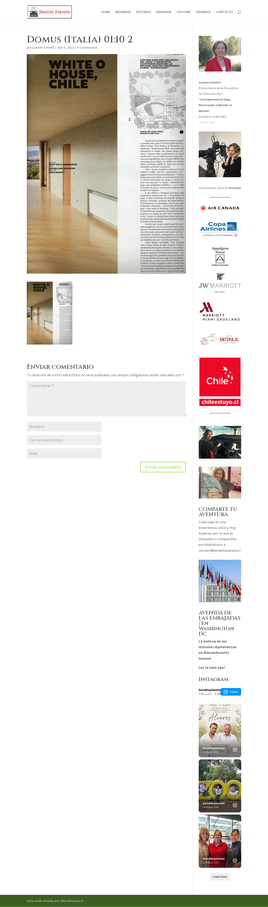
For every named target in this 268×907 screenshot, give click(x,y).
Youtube (234, 188)
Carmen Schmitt (43, 47)
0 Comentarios (87, 47)
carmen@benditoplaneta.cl (219, 550)
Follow (233, 692)
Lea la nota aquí (212, 667)
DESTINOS (143, 12)
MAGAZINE (163, 12)
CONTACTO (224, 12)
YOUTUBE (184, 12)
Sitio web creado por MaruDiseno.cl (55, 901)
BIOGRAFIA (123, 12)
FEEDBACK (203, 12)
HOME (105, 12)
